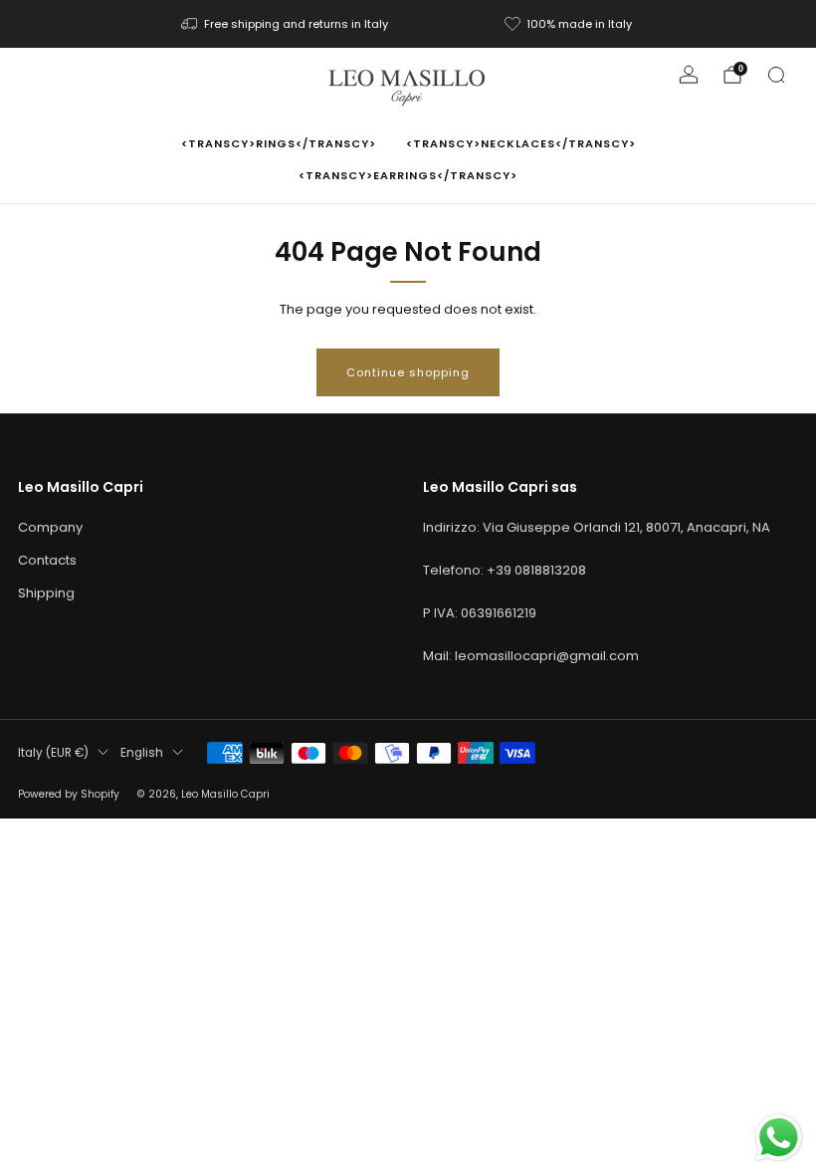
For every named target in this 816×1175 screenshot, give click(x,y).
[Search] (776, 75)
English (141, 753)
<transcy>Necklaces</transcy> (521, 143)
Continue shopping (408, 372)
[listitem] (286, 24)
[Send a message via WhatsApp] (778, 1137)
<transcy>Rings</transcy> (278, 143)
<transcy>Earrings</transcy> (408, 175)
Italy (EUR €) (53, 753)
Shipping (46, 593)
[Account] (689, 75)
